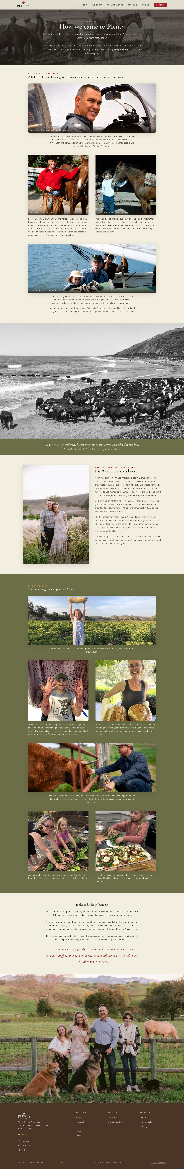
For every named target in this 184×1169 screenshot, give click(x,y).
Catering (132, 5)
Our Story (97, 5)
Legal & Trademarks (158, 1162)
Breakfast (80, 1122)
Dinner (78, 1131)
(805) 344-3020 (25, 1129)
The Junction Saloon (116, 1122)
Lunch (78, 1126)
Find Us (145, 5)
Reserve (160, 5)
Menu (84, 5)
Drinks (78, 1136)
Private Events (115, 5)
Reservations (24, 1134)
